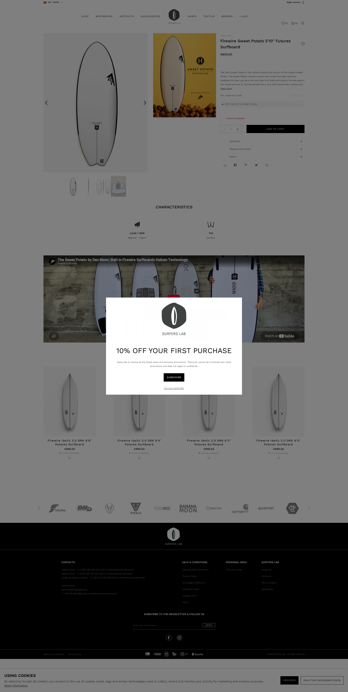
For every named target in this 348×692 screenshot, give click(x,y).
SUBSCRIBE (174, 377)
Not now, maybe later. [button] (174, 388)
